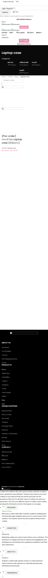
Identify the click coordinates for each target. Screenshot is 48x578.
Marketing (11, 528)
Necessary (11, 507)
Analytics (11, 552)
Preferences (12, 573)
